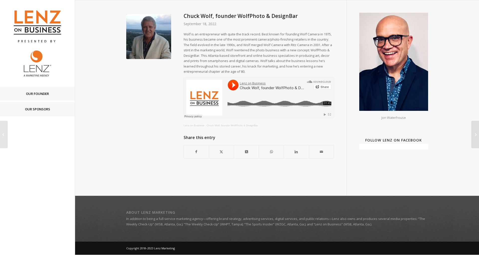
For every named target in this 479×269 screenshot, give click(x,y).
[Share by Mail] (321, 151)
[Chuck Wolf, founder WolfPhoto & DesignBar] (148, 36)
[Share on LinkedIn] (296, 151)
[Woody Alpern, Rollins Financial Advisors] (475, 134)
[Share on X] (221, 151)
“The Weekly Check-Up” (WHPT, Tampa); (213, 224)
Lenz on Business (194, 125)
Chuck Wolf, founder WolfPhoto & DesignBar (232, 125)
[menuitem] (37, 94)
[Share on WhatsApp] (271, 151)
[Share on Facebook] (196, 151)
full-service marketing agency (181, 218)
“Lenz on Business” (328, 224)
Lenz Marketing (164, 248)
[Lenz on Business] (37, 43)
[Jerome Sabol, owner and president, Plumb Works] (4, 134)
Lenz (335, 218)
